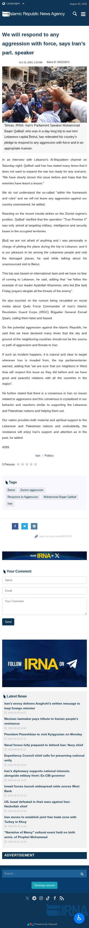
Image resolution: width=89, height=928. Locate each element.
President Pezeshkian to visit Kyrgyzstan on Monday (43, 734)
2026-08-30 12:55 (17, 795)
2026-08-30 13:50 (17, 765)
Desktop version (44, 885)
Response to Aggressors (23, 497)
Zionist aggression (31, 490)
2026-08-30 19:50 (17, 728)
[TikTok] (48, 898)
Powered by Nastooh (46, 924)
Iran (37, 455)
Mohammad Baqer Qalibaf (60, 497)
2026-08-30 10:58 (17, 841)
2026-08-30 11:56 (17, 826)
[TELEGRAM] (34, 898)
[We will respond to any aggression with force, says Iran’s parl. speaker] (44, 94)
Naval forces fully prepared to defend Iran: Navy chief (43, 745)
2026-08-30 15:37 (17, 749)
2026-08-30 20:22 (17, 712)
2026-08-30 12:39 (17, 811)
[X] (27, 898)
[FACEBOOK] (55, 898)
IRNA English (37, 14)
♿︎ (79, 918)
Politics (49, 455)
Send (8, 621)
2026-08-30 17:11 (17, 738)
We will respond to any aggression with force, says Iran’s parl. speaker (43, 43)
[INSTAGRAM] (41, 898)
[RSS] (62, 898)
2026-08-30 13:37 (17, 780)
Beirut (11, 490)
